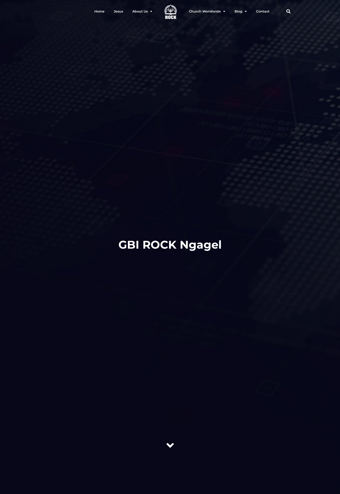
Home (99, 11)
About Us (140, 11)
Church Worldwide (205, 11)
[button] (288, 11)
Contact (262, 11)
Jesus (118, 11)
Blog (238, 11)
